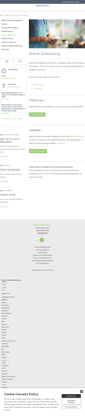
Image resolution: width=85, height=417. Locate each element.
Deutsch (4, 316)
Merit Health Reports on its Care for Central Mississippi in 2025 (13, 95)
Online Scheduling (67, 2)
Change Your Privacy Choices (42, 255)
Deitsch (4, 357)
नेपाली (3, 355)
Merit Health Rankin (42, 225)
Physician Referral (9, 42)
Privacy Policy (42, 252)
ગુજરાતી (4, 319)
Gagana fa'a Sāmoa (8, 376)
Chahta (4, 302)
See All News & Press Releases (12, 119)
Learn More (4, 156)
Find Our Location (14, 87)
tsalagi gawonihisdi (8, 297)
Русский (4, 374)
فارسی (4, 360)
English (4, 282)
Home (1, 15)
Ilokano (4, 330)
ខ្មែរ (2, 349)
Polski (4, 363)
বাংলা (3, 290)
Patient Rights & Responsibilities (42, 260)
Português (5, 365)
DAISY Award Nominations (12, 20)
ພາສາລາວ (5, 343)
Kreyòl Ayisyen (6, 313)
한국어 (4, 338)
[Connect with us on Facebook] (42, 240)
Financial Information (10, 28)
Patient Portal (7, 39)
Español (4, 382)
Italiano (4, 332)
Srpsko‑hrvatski (7, 379)
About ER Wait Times (9, 78)
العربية (4, 287)
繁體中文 (4, 300)
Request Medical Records (12, 46)
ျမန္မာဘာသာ (6, 293)
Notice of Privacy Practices (42, 258)
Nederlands (5, 308)
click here (61, 143)
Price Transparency (42, 263)
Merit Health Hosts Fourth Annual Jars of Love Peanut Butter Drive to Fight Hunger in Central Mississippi (13, 108)
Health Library (7, 31)
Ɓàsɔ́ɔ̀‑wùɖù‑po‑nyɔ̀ (8, 341)
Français (4, 311)
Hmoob (4, 324)
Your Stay (5, 49)
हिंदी (3, 321)
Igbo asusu (5, 327)
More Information (38, 151)
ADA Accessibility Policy (42, 247)
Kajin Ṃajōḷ (5, 346)
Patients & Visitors (10, 15)
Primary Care (38, 85)
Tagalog (4, 387)
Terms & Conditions (42, 250)
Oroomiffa (5, 305)
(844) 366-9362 (75, 136)
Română (4, 371)
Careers (77, 2)
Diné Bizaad (5, 352)
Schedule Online (37, 114)
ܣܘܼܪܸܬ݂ (3, 384)
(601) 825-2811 (42, 233)
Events (4, 24)
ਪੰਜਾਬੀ (3, 368)
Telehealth (37, 89)
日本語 (4, 335)
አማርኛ (4, 284)
